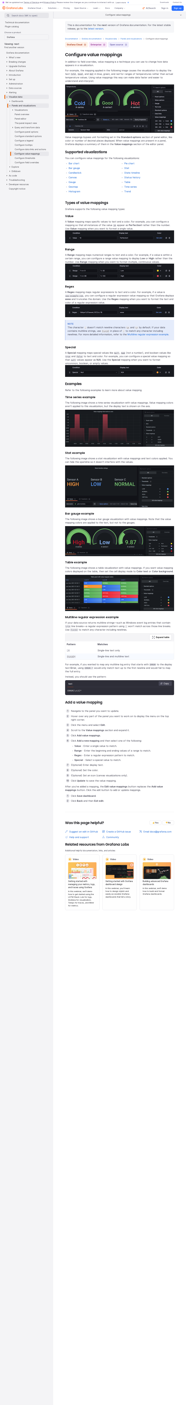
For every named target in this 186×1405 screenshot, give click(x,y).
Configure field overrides (27, 162)
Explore (15, 167)
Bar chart (74, 163)
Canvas (73, 177)
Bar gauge (74, 168)
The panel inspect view (26, 123)
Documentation (71, 39)
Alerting (12, 92)
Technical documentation (17, 22)
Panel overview (22, 114)
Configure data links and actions (30, 149)
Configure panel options (26, 132)
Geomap (73, 186)
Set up (12, 79)
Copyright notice (17, 188)
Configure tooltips (24, 145)
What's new (14, 57)
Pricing (67, 8)
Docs (107, 8)
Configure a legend (24, 140)
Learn (95, 8)
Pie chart (129, 163)
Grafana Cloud (34, 8)
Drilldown (16, 171)
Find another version (14, 47)
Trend (127, 191)
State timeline (132, 172)
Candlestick (75, 172)
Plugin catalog (12, 26)
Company (119, 8)
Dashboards (17, 101)
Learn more (121, 2)
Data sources (15, 88)
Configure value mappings (27, 153)
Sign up (177, 8)
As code (13, 175)
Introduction (15, 75)
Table (127, 182)
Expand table (162, 637)
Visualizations (21, 110)
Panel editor (20, 118)
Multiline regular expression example (147, 334)
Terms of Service (31, 2)
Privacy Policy (49, 2)
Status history (132, 177)
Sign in (164, 8)
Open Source (80, 8)
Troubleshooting (17, 180)
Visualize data (111, 39)
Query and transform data (27, 127)
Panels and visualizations (131, 39)
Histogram (74, 191)
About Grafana (16, 70)
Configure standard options (28, 136)
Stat (126, 168)
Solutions (52, 8)
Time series (130, 186)
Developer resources (19, 184)
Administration (16, 83)
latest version (95, 28)
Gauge (72, 182)
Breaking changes (17, 62)
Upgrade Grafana (17, 66)
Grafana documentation (92, 39)
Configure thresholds (25, 158)
